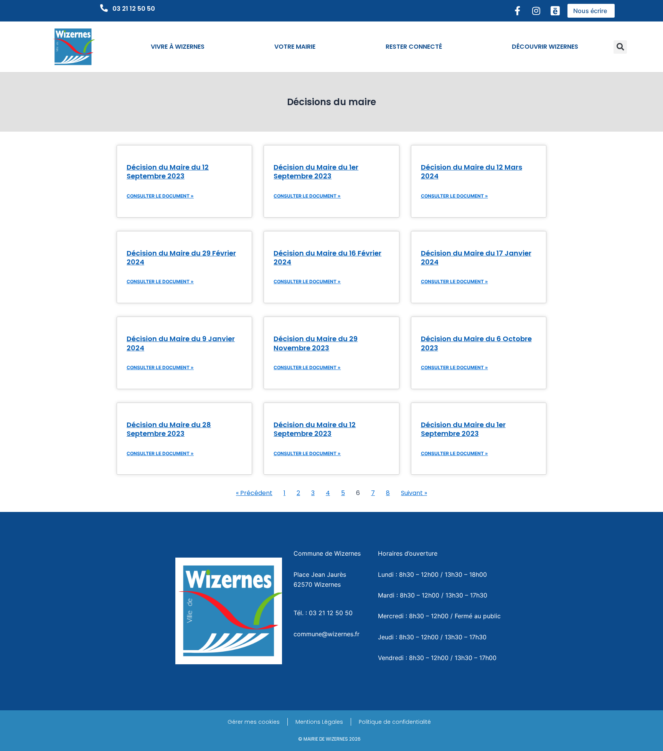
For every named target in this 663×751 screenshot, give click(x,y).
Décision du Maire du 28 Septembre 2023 (169, 429)
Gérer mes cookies (254, 722)
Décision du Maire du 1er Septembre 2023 (316, 171)
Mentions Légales (319, 722)
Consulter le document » (160, 196)
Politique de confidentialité (395, 722)
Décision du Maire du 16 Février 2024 (327, 257)
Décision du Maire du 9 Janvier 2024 (181, 343)
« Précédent (254, 493)
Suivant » (414, 493)
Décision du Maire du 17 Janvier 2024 (476, 257)
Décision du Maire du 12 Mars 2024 (471, 171)
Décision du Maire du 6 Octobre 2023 (476, 343)
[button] (620, 47)
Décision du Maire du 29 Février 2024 (181, 257)
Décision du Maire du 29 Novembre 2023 (316, 343)
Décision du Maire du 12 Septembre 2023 (168, 171)
